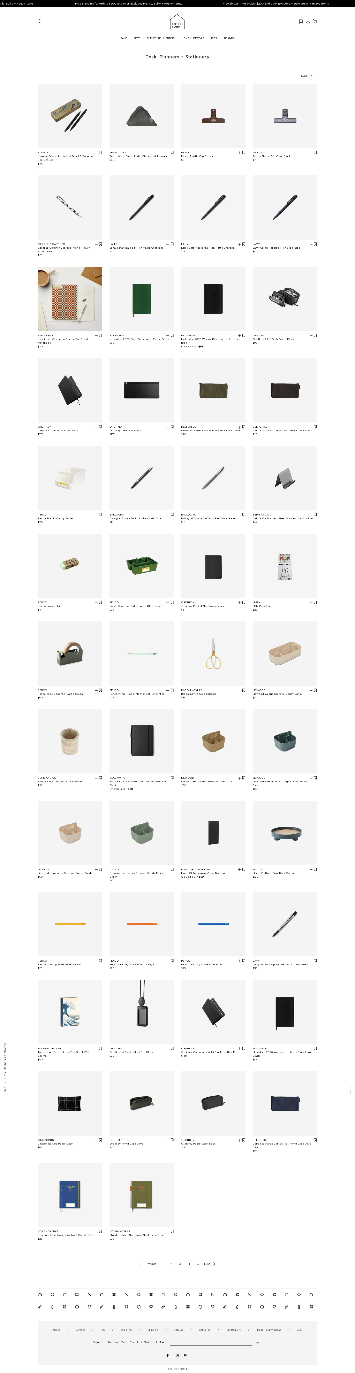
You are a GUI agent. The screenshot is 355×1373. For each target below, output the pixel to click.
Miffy (256, 602)
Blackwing (117, 777)
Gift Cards (204, 1329)
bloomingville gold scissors (198, 693)
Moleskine (116, 335)
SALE (123, 38)
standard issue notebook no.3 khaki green (137, 1234)
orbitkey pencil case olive (126, 1143)
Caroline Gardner (51, 244)
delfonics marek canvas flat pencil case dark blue (282, 1145)
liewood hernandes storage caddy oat (207, 781)
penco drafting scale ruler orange (131, 964)
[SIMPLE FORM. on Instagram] (177, 1355)
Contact (80, 1329)
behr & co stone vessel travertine (60, 781)
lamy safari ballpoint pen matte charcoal (136, 247)
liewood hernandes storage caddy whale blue (280, 783)
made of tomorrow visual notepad (203, 873)
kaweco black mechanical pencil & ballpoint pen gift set (66, 158)
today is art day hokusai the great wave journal (64, 1053)
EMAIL (162, 1342)
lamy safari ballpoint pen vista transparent (280, 964)
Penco (185, 152)
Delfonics (188, 426)
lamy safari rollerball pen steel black (277, 247)
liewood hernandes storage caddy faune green (136, 874)
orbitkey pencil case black (198, 1143)
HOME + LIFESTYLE (193, 38)
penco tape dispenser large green (60, 693)
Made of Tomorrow (196, 869)
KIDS (214, 38)
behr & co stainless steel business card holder (283, 518)
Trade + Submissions (269, 1329)
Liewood (259, 690)
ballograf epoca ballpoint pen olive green (208, 518)
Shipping (153, 1329)
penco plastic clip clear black (272, 156)
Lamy (113, 244)
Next (207, 1263)
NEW (137, 38)
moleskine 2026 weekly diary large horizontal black (211, 341)
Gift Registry (233, 1329)
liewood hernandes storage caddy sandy (65, 873)
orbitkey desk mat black (125, 430)
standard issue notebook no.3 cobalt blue (65, 1234)
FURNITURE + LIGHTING (161, 38)
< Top (350, 1090)
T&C (102, 1329)
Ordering (126, 1329)
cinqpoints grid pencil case (55, 1143)
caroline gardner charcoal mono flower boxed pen (64, 249)
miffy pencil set (262, 605)
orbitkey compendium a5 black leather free (210, 1052)
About (56, 1329)
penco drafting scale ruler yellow (59, 964)
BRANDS (229, 38)
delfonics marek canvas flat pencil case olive (210, 430)
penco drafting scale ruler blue (201, 964)
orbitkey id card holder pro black (131, 1052)
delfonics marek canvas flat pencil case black (282, 430)
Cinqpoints (46, 1139)
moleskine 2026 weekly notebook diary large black (282, 1053)
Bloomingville (191, 690)
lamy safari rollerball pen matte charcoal (208, 247)
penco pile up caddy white (55, 518)
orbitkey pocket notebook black (202, 605)
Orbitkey (259, 335)
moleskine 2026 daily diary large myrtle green (139, 339)
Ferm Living (117, 152)
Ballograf (117, 514)
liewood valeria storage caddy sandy (277, 693)
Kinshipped (45, 335)
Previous (150, 1263)
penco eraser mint (49, 605)
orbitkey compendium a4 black (58, 430)
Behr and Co (262, 514)
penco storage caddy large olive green (135, 605)
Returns (178, 1329)
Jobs (300, 1329)
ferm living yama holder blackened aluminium (139, 156)
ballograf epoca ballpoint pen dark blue (135, 518)
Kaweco (44, 152)
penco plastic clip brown (197, 156)
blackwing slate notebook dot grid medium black (137, 783)
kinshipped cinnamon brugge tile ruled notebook (63, 341)
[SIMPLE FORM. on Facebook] (167, 1355)
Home (5, 1090)
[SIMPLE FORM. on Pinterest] (186, 1355)
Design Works (48, 1231)
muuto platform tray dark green (273, 873)
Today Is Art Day (49, 1048)
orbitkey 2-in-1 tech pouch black (273, 339)
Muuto (257, 869)
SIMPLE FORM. (178, 1369)
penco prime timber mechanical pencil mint (136, 693)
